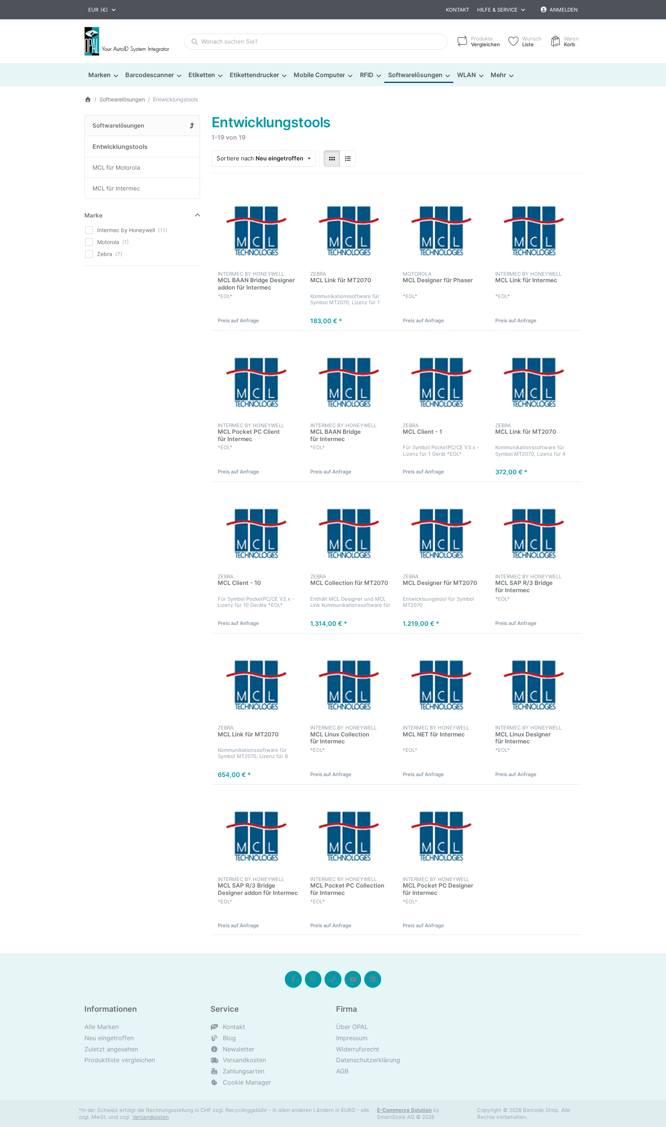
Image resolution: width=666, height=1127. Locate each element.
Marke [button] (93, 215)
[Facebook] (293, 979)
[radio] (332, 158)
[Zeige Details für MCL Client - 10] (258, 528)
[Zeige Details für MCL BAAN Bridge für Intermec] (350, 377)
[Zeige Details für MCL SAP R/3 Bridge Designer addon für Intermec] (258, 831)
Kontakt (457, 10)
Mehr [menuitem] (498, 75)
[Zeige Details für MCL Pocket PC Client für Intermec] (258, 377)
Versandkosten (150, 1117)
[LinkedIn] (372, 979)
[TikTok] (333, 979)
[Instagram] (313, 979)
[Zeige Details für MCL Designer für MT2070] (443, 528)
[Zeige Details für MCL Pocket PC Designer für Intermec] (443, 831)
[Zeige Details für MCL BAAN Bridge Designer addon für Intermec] (258, 225)
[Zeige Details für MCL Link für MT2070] (350, 225)
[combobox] (102, 9)
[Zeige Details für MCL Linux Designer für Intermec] (535, 680)
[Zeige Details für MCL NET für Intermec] (443, 680)
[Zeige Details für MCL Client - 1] (443, 377)
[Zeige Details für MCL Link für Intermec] (535, 225)
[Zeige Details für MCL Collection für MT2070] (350, 528)
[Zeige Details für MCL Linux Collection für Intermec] (350, 680)
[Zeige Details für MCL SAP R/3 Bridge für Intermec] (535, 528)
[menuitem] (102, 75)
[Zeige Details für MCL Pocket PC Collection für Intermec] (350, 831)
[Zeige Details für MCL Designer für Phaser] (443, 225)
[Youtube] (353, 979)
